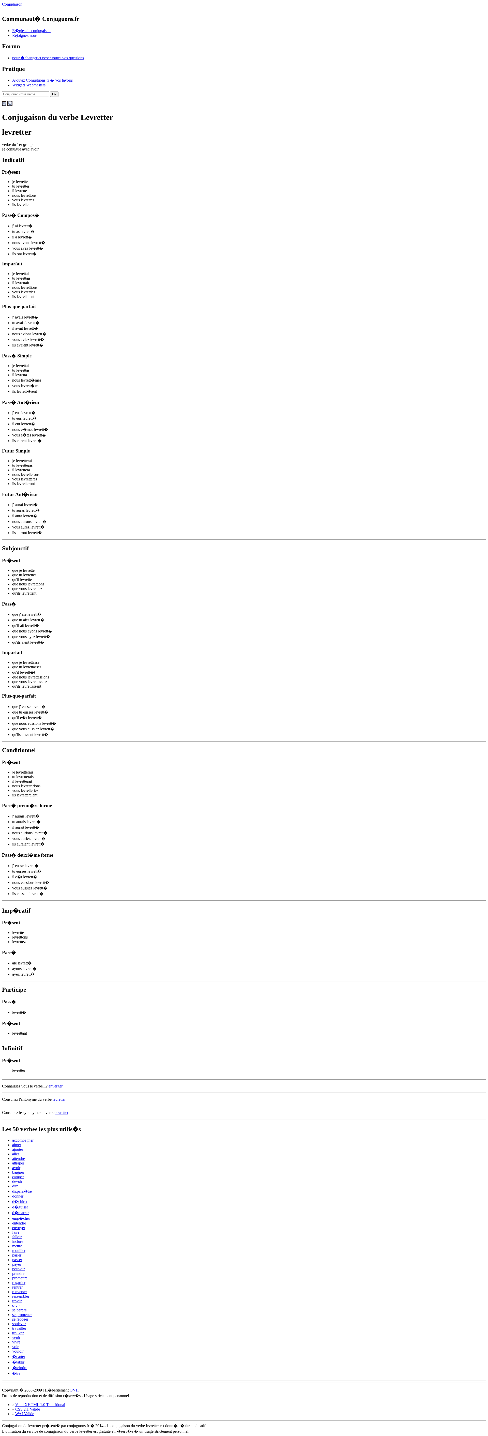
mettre (17, 1246)
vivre (16, 1342)
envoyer (18, 1228)
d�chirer (19, 1201)
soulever (19, 1324)
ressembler (20, 1296)
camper (18, 1177)
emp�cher (21, 1218)
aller (15, 1154)
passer (17, 1260)
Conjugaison (12, 4)
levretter (59, 1099)
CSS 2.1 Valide (27, 1409)
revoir (17, 1301)
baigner (18, 1172)
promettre (19, 1278)
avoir (16, 1168)
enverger (56, 1086)
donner (17, 1196)
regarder (18, 1282)
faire (15, 1232)
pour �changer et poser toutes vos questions (48, 58)
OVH (74, 1390)
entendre (19, 1223)
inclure (17, 1241)
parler (16, 1255)
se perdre (19, 1310)
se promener (22, 1314)
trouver (18, 1333)
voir (15, 1346)
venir (16, 1337)
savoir (17, 1305)
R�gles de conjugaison (31, 30)
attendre (18, 1158)
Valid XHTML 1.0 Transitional (40, 1404)
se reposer (20, 1319)
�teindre (19, 1368)
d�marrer (20, 1213)
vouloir (18, 1351)
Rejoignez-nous (24, 35)
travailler (19, 1328)
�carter (18, 1356)
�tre (16, 1373)
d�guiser (20, 1207)
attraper (18, 1163)
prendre (18, 1273)
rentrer (17, 1287)
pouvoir (18, 1269)
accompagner (23, 1140)
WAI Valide (24, 1414)
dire (15, 1186)
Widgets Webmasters (28, 85)
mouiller (18, 1250)
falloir (17, 1237)
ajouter (17, 1149)
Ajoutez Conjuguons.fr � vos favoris (42, 80)
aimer (16, 1145)
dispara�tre (22, 1191)
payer (16, 1264)
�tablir (18, 1362)
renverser (19, 1292)
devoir (17, 1181)
